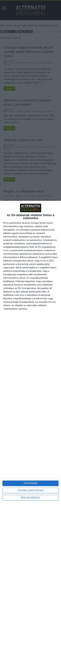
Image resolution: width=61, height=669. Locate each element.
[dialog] (30, 435)
